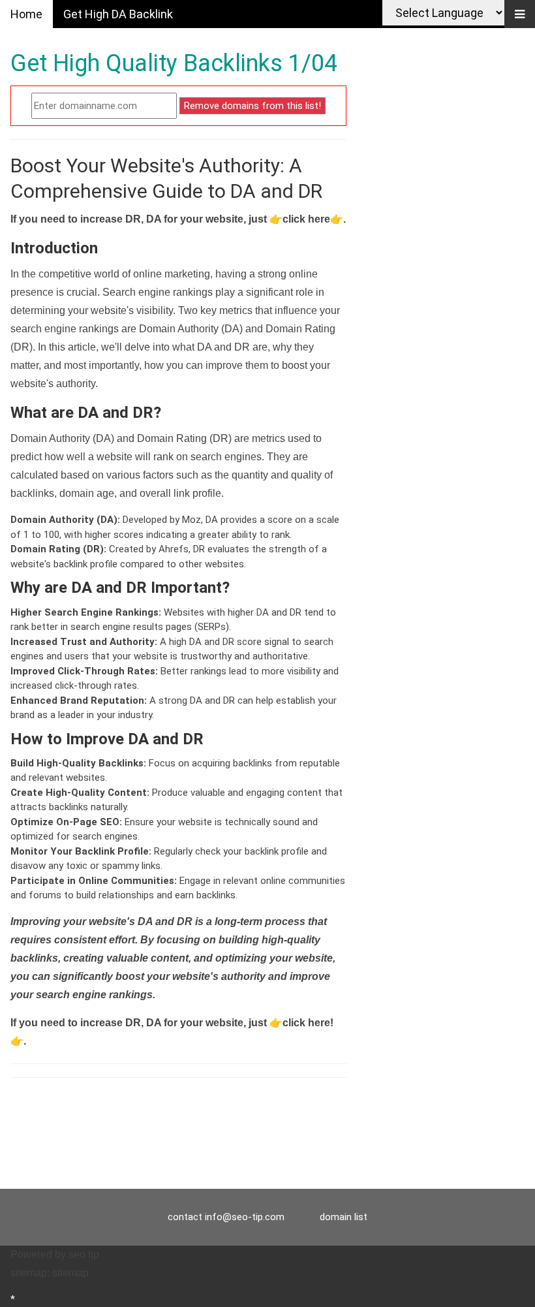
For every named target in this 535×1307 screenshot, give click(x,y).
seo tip (84, 1254)
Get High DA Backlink (118, 14)
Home (26, 14)
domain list (343, 1217)
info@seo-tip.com (244, 1217)
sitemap (70, 1272)
